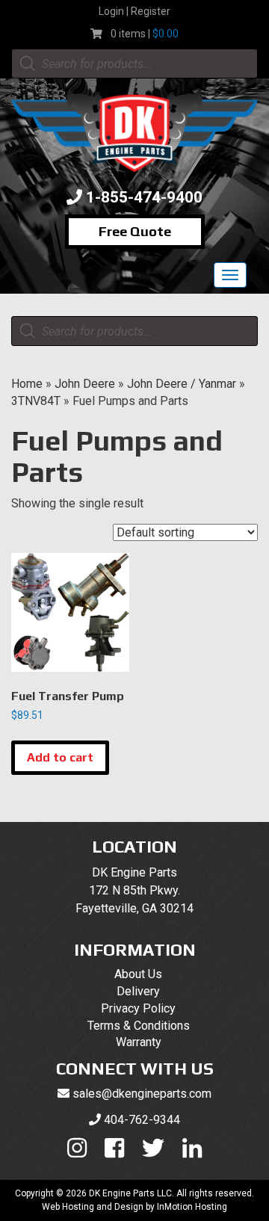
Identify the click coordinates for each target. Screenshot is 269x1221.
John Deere (85, 384)
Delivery (138, 991)
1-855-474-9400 (144, 197)
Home (27, 384)
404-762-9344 (142, 1120)
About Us (138, 974)
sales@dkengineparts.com (141, 1093)
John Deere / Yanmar (181, 384)
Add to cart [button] (60, 757)
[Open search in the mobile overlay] (134, 63)
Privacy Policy (138, 1008)
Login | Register (134, 11)
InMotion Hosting (192, 1207)
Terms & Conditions (138, 1025)
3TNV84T (36, 401)
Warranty (138, 1042)
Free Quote (135, 231)
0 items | (145, 34)
